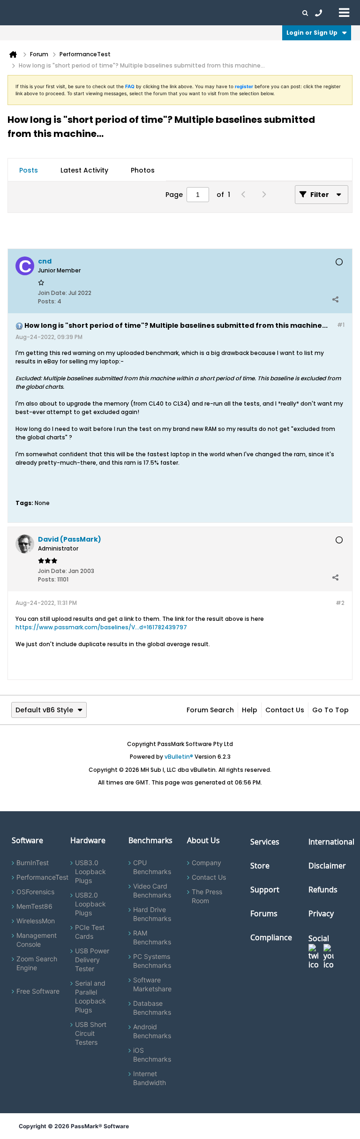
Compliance (271, 937)
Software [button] (21, 12)
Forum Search (210, 710)
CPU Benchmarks (152, 867)
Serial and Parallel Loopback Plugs (90, 996)
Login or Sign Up (312, 33)
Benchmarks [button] (94, 12)
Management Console (36, 939)
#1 (341, 325)
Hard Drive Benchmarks (152, 913)
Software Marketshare (152, 984)
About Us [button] (217, 12)
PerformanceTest (42, 877)
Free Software (38, 991)
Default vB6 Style (44, 710)
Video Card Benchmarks (152, 890)
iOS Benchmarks (152, 1054)
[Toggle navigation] (344, 12)
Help (249, 710)
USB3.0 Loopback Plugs (90, 871)
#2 (340, 603)
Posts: (47, 301)
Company (206, 863)
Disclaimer (327, 865)
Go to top (330, 710)
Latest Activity (84, 170)
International (331, 842)
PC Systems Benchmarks (152, 960)
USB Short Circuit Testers (90, 1033)
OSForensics (35, 892)
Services (264, 842)
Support (184, 12)
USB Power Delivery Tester (92, 960)
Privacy (321, 913)
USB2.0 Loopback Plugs (90, 904)
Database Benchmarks (152, 1007)
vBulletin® (179, 757)
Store (260, 865)
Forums (248, 12)
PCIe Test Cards (90, 931)
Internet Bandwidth (149, 1078)
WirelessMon (35, 921)
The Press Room (207, 896)
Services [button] (131, 12)
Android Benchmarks (152, 1031)
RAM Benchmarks (152, 937)
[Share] (335, 299)
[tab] (28, 170)
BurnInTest (32, 863)
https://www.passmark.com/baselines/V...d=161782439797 (101, 627)
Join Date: (52, 293)
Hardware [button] (55, 12)
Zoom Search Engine (36, 963)
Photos (143, 170)
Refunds (323, 889)
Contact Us (284, 710)
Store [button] (158, 12)
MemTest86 (34, 906)
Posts (28, 170)
